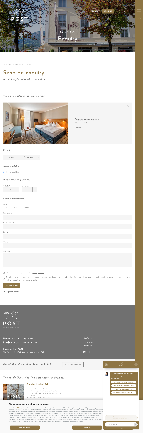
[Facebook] (90, 352)
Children (25, 186)
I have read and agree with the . (25, 273)
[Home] (139, 18)
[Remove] (128, 106)
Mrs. (16, 208)
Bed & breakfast (12, 172)
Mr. (7, 208)
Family (26, 208)
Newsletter (87, 345)
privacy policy (38, 273)
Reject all (87, 427)
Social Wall (88, 343)
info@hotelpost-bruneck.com (20, 342)
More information (25, 427)
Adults (6, 186)
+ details (78, 127)
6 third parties (21, 408)
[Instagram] (84, 352)
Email (6, 232)
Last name (8, 223)
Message (6, 251)
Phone (5, 242)
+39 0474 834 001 (22, 338)
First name (7, 213)
